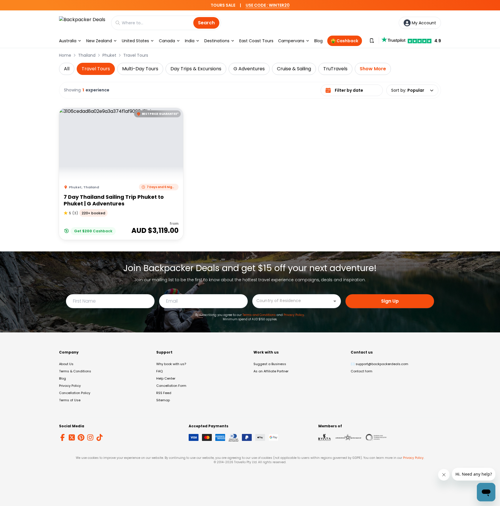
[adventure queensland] (348, 437)
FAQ (159, 371)
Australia (67, 41)
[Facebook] (62, 437)
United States (135, 41)
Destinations (216, 41)
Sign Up (390, 301)
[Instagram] (90, 437)
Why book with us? (171, 364)
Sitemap (163, 400)
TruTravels (335, 68)
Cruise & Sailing (294, 68)
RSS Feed (163, 393)
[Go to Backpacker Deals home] (82, 22)
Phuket (109, 55)
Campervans (291, 41)
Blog (318, 41)
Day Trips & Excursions (195, 68)
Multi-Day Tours (140, 68)
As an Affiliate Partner (270, 371)
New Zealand (99, 41)
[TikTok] (99, 437)
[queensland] (376, 437)
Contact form (361, 371)
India (189, 41)
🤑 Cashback (344, 41)
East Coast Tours (256, 41)
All (66, 68)
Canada (167, 41)
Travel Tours (135, 55)
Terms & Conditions (75, 371)
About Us (66, 364)
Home (65, 55)
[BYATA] (324, 437)
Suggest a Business (269, 364)
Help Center (165, 378)
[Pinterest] (81, 437)
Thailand (86, 55)
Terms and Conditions (259, 315)
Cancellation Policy (74, 393)
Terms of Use (69, 400)
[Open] (335, 301)
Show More (373, 68)
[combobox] (292, 301)
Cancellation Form (171, 385)
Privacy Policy (294, 315)
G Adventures (249, 68)
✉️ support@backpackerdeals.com (379, 364)
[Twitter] (71, 437)
